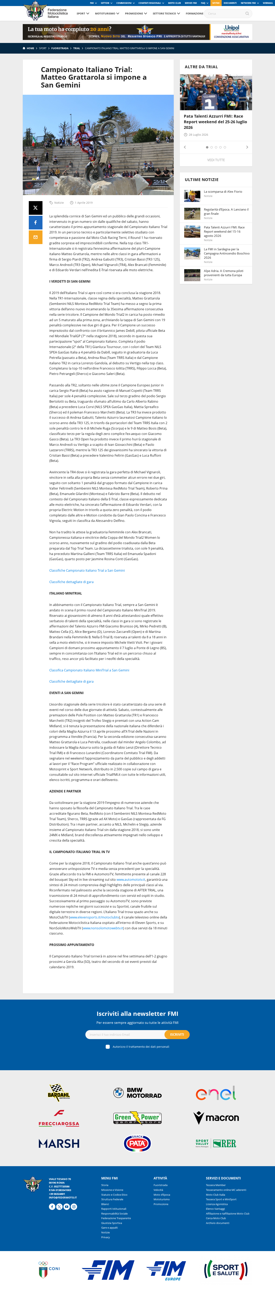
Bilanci (105, 1204)
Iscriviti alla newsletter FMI (137, 1013)
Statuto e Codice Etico (114, 1194)
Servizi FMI (191, 2)
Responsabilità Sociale (114, 1213)
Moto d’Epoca (162, 1194)
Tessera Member (216, 1185)
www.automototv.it (131, 879)
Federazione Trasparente (116, 1218)
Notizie (59, 203)
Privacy (105, 1237)
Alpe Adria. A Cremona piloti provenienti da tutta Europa (223, 273)
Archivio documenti (217, 1223)
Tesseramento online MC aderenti (226, 1190)
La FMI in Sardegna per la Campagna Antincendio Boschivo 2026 (227, 253)
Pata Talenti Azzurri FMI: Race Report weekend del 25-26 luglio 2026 (215, 121)
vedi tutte (216, 160)
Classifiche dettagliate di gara (71, 582)
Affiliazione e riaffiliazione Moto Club (227, 1213)
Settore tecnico (164, 13)
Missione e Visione (112, 1190)
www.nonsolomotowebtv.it (103, 928)
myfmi (216, 2)
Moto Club (174, 2)
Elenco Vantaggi (215, 1209)
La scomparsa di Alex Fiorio (223, 191)
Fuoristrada (59, 48)
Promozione (134, 13)
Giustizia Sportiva (111, 1223)
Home (30, 48)
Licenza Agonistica (217, 1204)
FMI (92, 2)
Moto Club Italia (215, 1194)
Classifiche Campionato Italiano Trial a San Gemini (87, 570)
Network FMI (248, 2)
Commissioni (123, 2)
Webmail (268, 2)
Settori (105, 2)
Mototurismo (105, 13)
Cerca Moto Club (216, 1218)
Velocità (158, 1190)
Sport (81, 13)
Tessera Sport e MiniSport (221, 1199)
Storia (104, 1185)
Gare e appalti (109, 1227)
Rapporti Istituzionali (113, 1209)
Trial (76, 48)
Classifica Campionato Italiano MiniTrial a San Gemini (89, 670)
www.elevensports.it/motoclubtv (94, 917)
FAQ (203, 2)
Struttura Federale (112, 1199)
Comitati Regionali (150, 2)
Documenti (230, 2)
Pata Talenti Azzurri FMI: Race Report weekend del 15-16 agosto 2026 (224, 231)
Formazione (194, 13)
